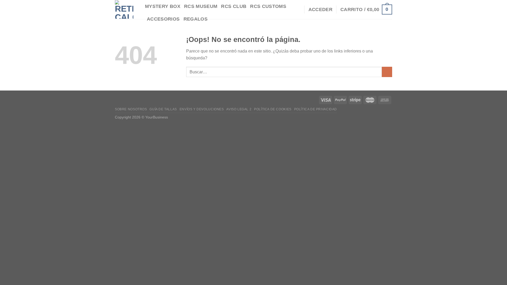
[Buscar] (297, 9)
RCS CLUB (233, 6)
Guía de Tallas (163, 109)
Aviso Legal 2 (238, 109)
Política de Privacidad (315, 109)
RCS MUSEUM (201, 6)
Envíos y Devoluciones (202, 109)
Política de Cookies (273, 109)
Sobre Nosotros (131, 109)
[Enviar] (387, 72)
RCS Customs (268, 6)
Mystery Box (162, 6)
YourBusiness (156, 117)
